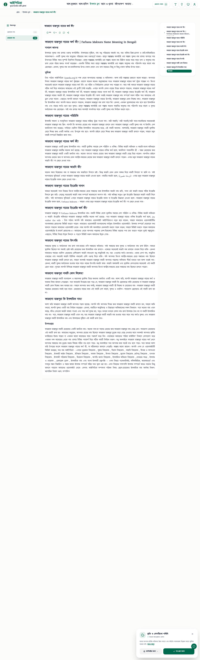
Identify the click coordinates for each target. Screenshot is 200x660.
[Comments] (63, 33)
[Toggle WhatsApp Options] (194, 646)
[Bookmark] (59, 33)
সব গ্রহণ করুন (180, 651)
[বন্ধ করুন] (192, 634)
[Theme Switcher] (188, 4)
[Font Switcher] (175, 4)
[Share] (68, 33)
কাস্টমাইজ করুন (151, 651)
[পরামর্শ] (182, 4)
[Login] (194, 4)
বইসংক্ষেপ (119, 4)
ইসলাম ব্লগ (94, 4)
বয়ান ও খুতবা (107, 4)
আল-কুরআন (72, 4)
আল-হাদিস (83, 4)
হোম (18, 12)
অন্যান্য (129, 4)
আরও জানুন (150, 644)
